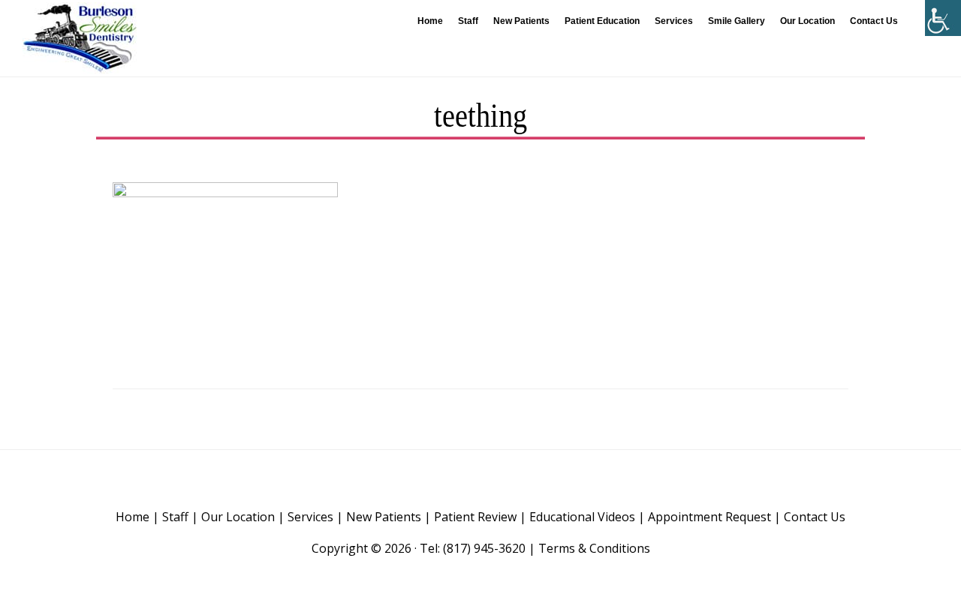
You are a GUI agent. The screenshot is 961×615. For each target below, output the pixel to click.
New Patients (383, 516)
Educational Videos (582, 516)
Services (310, 516)
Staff (175, 516)
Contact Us (814, 516)
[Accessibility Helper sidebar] (943, 18)
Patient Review (475, 516)
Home (132, 516)
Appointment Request (709, 516)
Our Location (238, 516)
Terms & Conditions (594, 548)
